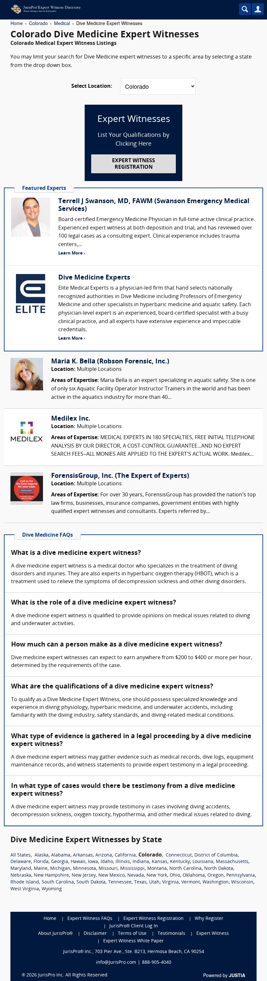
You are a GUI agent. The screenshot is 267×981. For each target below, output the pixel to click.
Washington (216, 882)
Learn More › (71, 253)
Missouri (108, 868)
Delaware (20, 861)
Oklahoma (194, 875)
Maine (41, 868)
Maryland (20, 868)
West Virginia (24, 889)
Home (16, 23)
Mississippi (132, 868)
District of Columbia (216, 855)
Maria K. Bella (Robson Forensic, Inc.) (110, 362)
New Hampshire (51, 875)
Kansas (159, 861)
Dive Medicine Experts (94, 278)
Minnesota (84, 868)
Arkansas (83, 855)
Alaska (42, 855)
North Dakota (218, 868)
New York (157, 875)
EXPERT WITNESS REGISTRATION (133, 164)
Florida (41, 861)
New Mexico (111, 875)
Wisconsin (242, 882)
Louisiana (202, 861)
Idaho (107, 861)
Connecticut (179, 855)
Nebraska (20, 875)
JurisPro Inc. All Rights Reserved (72, 975)
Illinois (123, 861)
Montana (157, 868)
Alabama (60, 855)
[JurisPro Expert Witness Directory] (106, 9)
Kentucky (180, 861)
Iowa (93, 861)
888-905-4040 (156, 962)
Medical (62, 23)
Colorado (38, 23)
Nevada (135, 875)
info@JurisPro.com (116, 962)
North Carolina (185, 868)
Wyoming (52, 889)
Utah (154, 882)
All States (20, 855)
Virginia (170, 882)
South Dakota (91, 882)
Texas (140, 882)
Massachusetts (232, 861)
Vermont (190, 882)
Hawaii (78, 861)
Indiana (141, 861)
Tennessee (120, 882)
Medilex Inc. (71, 419)
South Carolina (58, 882)
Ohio (175, 875)
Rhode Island (24, 882)
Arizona (103, 855)
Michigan (60, 868)
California (125, 855)
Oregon (215, 875)
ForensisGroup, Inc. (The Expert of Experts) (120, 476)
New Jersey (84, 875)
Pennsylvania (240, 875)
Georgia (59, 861)
